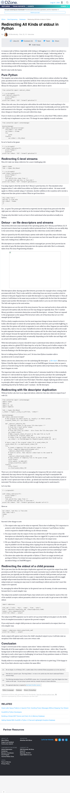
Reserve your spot (35, 12)
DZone (3, 19)
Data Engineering (12, 19)
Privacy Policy (5, 764)
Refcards (6, 6)
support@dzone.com (26, 755)
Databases (22, 19)
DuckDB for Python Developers (11, 712)
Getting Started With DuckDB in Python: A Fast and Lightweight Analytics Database (28, 720)
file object (54, 361)
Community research (7, 744)
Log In (52, 2)
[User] (62, 2)
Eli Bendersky (13, 34)
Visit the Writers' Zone (7, 756)
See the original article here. (45, 694)
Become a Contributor (7, 753)
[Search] (67, 2)
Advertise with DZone (26, 740)
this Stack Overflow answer (33, 685)
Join (58, 2)
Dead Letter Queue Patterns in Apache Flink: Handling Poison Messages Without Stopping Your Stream (34, 708)
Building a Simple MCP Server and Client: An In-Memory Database (23, 716)
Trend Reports (18, 6)
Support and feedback (7, 742)
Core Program (5, 755)
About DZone (5, 740)
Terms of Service (6, 762)
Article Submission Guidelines (6, 750)
